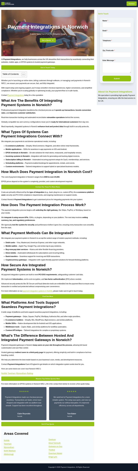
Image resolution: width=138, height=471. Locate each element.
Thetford (52, 450)
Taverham (11, 373)
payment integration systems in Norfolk (37, 291)
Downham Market (55, 453)
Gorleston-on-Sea (55, 446)
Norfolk (4, 373)
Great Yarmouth (55, 443)
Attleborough (9, 454)
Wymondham (21, 373)
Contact (132, 4)
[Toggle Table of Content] (22, 74)
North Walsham (10, 451)
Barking (30, 373)
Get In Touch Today (48, 67)
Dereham (52, 439)
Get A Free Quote (48, 424)
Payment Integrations (16, 95)
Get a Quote (46, 40)
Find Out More (47, 296)
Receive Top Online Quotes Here (48, 379)
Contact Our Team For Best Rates (47, 187)
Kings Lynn (53, 457)
